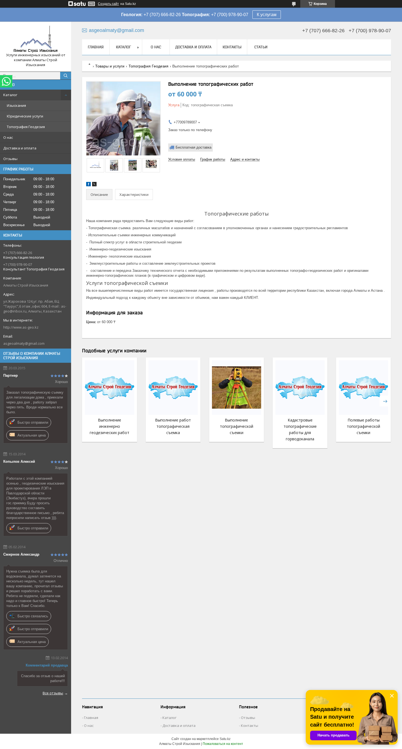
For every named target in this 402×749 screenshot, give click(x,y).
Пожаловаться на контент (223, 744)
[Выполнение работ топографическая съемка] (173, 387)
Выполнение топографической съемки (236, 426)
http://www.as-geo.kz (21, 327)
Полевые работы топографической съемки (363, 426)
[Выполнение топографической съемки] (236, 387)
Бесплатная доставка (193, 147)
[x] (94, 185)
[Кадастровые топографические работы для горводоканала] (300, 387)
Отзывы (10, 158)
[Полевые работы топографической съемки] (363, 387)
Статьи (260, 47)
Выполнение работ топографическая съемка (173, 426)
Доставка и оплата (19, 148)
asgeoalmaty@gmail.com (24, 343)
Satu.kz (225, 739)
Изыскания (16, 105)
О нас (8, 137)
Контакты (232, 47)
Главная (96, 47)
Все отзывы (53, 693)
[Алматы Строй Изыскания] (35, 39)
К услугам (266, 14)
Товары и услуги (109, 66)
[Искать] (65, 76)
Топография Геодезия (26, 126)
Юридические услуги (25, 116)
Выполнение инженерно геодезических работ (109, 426)
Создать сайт (108, 4)
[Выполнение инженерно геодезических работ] (109, 387)
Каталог (10, 94)
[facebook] (88, 185)
